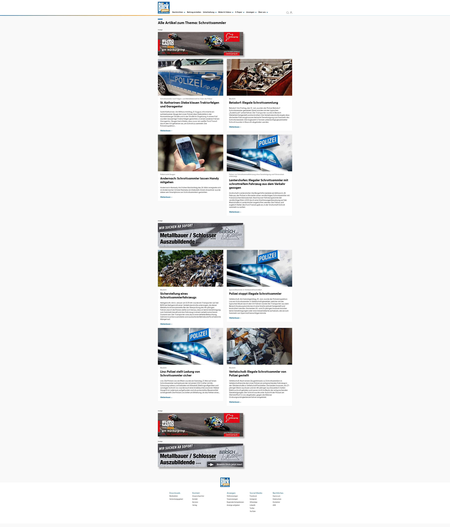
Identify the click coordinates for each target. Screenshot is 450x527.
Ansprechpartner (198, 496)
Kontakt (195, 499)
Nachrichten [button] (177, 12)
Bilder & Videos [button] (224, 12)
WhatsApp (253, 502)
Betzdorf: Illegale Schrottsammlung (253, 102)
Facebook (253, 496)
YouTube (253, 511)
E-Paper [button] (238, 12)
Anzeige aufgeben (233, 505)
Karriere (195, 502)
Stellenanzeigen (232, 496)
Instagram (253, 499)
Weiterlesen (165, 131)
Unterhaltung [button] (209, 12)
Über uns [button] (262, 12)
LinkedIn (252, 505)
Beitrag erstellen (194, 12)
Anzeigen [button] (250, 12)
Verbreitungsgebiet (176, 499)
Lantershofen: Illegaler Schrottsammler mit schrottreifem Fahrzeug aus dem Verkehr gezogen (258, 184)
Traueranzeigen (232, 499)
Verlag (194, 505)
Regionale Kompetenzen (235, 502)
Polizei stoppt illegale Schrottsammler (255, 293)
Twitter (252, 508)
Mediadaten (173, 496)
